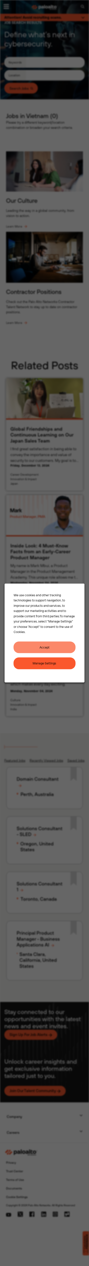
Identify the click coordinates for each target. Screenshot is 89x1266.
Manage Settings (44, 663)
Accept (44, 647)
